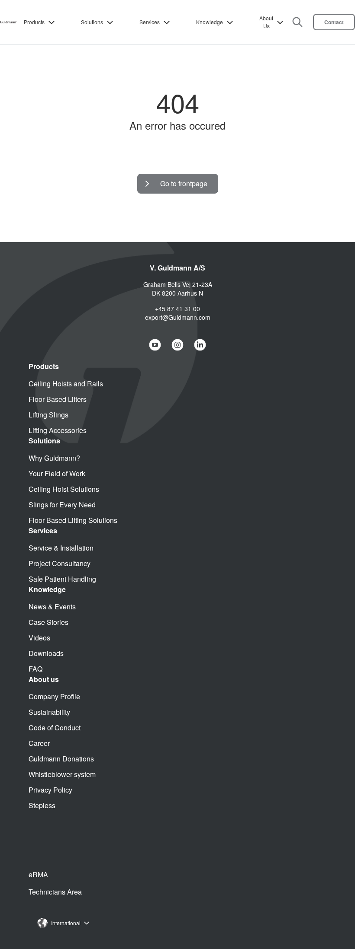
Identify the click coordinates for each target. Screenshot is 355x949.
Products (34, 21)
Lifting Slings (48, 415)
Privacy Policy (50, 790)
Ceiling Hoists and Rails (66, 384)
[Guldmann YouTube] (155, 345)
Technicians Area (55, 892)
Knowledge (209, 21)
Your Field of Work (57, 473)
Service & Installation (61, 548)
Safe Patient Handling (62, 579)
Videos (39, 638)
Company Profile (54, 696)
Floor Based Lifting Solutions (73, 520)
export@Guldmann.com (177, 317)
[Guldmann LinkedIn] (200, 345)
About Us (266, 21)
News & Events (52, 606)
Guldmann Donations (61, 759)
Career (39, 743)
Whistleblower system (62, 774)
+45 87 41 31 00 (177, 308)
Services (149, 21)
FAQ (35, 669)
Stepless (42, 805)
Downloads (46, 653)
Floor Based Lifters (58, 399)
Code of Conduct (55, 727)
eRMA (38, 874)
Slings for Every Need (62, 505)
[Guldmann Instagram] (177, 345)
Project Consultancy (59, 563)
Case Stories (48, 622)
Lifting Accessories (58, 430)
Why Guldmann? (54, 458)
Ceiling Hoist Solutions (64, 489)
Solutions (92, 21)
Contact (334, 22)
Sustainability (49, 712)
